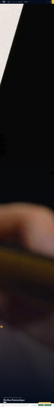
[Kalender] (50, 2)
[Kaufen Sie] (53, 2)
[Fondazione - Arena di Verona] (4, 2)
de (47, 1)
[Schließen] (53, 405)
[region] (27, 405)
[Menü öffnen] (1, 2)
